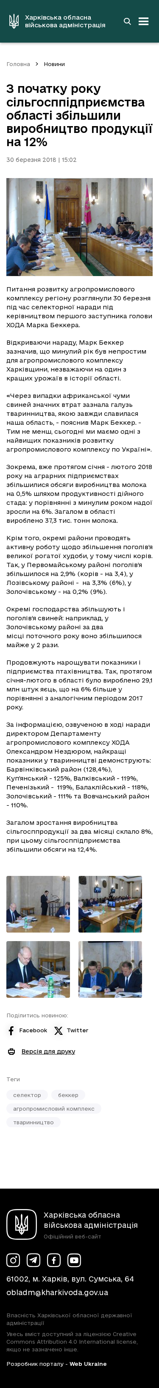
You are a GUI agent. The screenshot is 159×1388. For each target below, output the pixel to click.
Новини (54, 64)
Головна (18, 64)
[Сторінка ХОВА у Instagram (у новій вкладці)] (13, 1260)
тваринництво (33, 1122)
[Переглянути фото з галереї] (38, 904)
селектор (27, 1095)
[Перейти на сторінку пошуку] (127, 21)
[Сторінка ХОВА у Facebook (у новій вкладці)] (54, 1260)
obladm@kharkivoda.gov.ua (57, 1292)
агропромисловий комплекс (54, 1109)
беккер (68, 1095)
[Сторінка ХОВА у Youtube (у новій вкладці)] (74, 1260)
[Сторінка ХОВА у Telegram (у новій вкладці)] (33, 1260)
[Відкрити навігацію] (144, 21)
